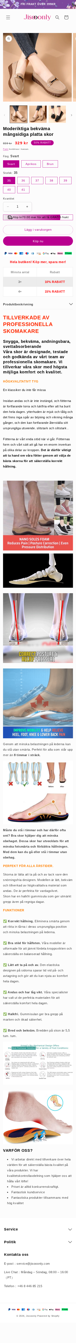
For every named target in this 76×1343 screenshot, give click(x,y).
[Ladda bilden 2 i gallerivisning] (37, 114)
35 (9, 180)
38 (51, 180)
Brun (50, 164)
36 (23, 180)
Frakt (6, 149)
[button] (8, 17)
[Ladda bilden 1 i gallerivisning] (18, 114)
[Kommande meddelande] (68, 4)
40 (9, 189)
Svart (11, 164)
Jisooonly (31, 1316)
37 (37, 180)
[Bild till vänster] (4, 115)
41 (23, 189)
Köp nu (38, 241)
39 (65, 180)
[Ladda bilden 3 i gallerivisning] (57, 114)
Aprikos (31, 164)
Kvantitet (8, 198)
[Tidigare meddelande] (7, 4)
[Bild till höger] (71, 115)
